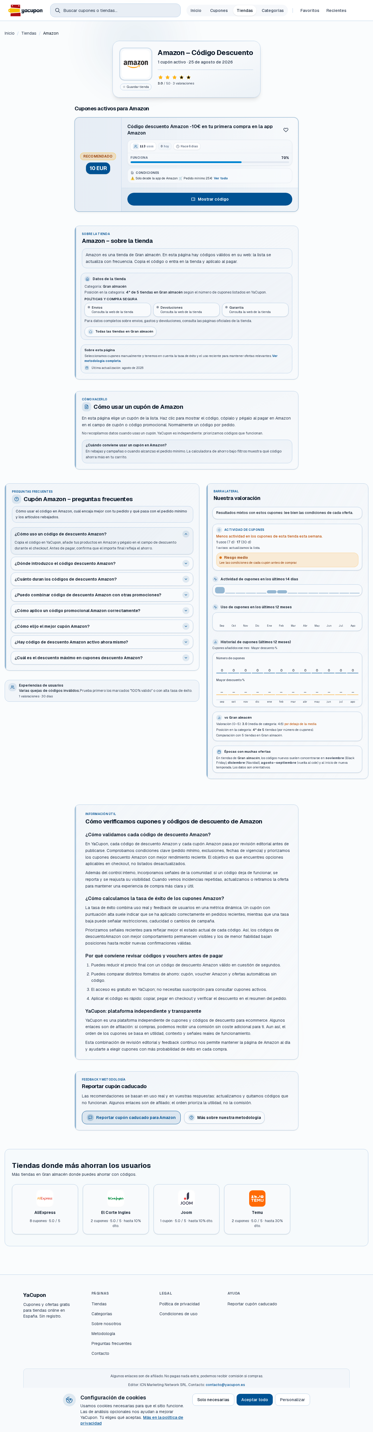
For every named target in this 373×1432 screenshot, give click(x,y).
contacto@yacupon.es (225, 1385)
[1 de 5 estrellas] (160, 77)
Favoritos (309, 10)
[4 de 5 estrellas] (181, 77)
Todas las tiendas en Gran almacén (124, 331)
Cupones (219, 10)
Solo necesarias (213, 1399)
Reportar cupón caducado (252, 1304)
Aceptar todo (254, 1399)
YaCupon (34, 1295)
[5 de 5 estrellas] (188, 77)
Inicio (196, 10)
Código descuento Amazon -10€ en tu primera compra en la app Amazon (200, 129)
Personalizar (292, 1399)
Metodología (103, 1333)
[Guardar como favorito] (285, 129)
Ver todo (221, 178)
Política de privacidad (179, 1304)
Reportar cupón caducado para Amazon (136, 1117)
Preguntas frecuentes (112, 1343)
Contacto (100, 1353)
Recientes (336, 10)
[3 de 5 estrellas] (174, 77)
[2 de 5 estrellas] (167, 77)
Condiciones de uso (178, 1313)
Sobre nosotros (106, 1323)
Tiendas (245, 10)
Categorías (273, 10)
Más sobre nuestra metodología (229, 1117)
